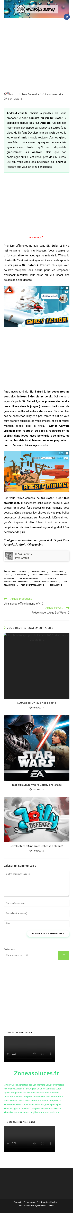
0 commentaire (54, 94)
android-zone (38, 572)
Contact (17, 1202)
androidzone (56, 572)
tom (10, 94)
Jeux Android (29, 94)
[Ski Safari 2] (9, 556)
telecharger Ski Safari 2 (45, 582)
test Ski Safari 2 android (32, 585)
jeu (7, 575)
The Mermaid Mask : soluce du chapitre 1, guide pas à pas (32, 1104)
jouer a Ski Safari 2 (40, 575)
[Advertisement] (36, 53)
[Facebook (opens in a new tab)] (67, 17)
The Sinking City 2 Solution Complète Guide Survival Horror (32, 1108)
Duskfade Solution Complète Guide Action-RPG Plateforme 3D (34, 1096)
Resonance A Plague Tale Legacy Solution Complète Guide (32, 1088)
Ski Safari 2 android (29, 578)
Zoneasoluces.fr (31, 1202)
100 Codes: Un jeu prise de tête (36, 702)
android (22, 572)
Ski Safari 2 (25, 554)
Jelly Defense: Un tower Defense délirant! (36, 845)
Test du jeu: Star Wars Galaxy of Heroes (37, 784)
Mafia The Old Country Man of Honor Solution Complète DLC (33, 1100)
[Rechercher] (63, 955)
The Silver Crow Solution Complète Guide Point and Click (31, 1112)
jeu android (20, 575)
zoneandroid (56, 585)
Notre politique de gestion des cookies (36, 1205)
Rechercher (9, 949)
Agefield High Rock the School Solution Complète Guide (31, 1092)
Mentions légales (49, 1202)
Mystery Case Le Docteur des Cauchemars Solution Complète (34, 1085)
